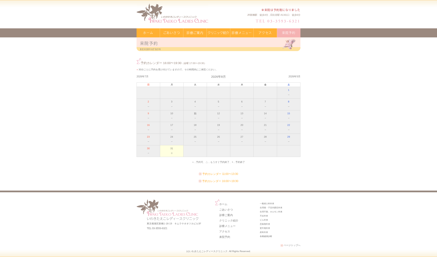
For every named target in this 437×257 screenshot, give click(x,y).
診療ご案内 (195, 32)
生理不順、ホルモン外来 (271, 212)
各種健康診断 (266, 236)
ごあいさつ (171, 32)
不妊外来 (264, 216)
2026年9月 (294, 76)
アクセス (265, 32)
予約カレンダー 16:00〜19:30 (220, 181)
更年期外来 (265, 228)
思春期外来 (265, 224)
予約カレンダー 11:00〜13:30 (220, 173)
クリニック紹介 (218, 32)
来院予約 (288, 32)
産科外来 (264, 232)
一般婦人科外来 (267, 203)
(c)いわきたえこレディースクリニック (207, 251)
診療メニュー (242, 32)
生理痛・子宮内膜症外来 (271, 207)
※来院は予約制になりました (280, 10)
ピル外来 (264, 220)
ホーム (148, 32)
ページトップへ (291, 245)
